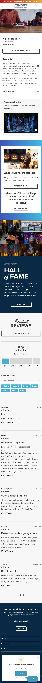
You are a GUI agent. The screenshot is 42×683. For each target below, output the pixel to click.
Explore (21, 304)
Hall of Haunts (7, 422)
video (14, 390)
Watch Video (20, 186)
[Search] (36, 6)
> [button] (27, 595)
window (6, 386)
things (34, 386)
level (22, 390)
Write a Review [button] (22, 334)
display (5, 390)
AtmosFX (16, 386)
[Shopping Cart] (40, 6)
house (25, 386)
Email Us (22, 208)
